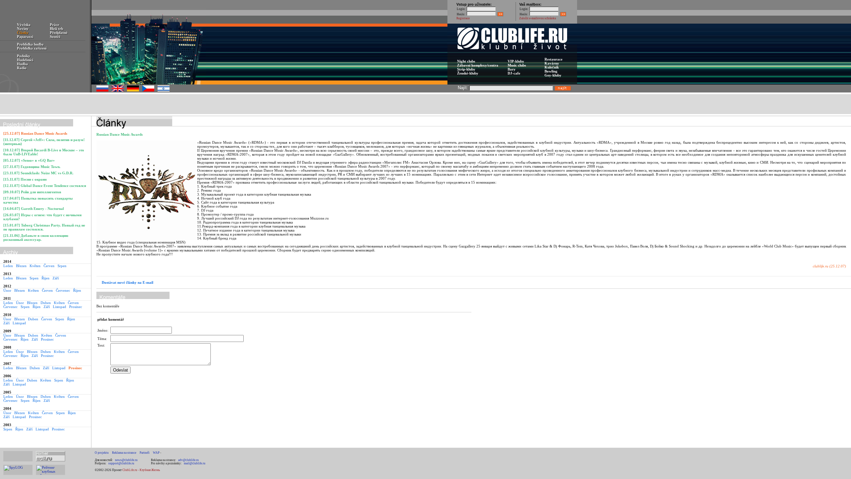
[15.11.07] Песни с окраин (25, 179)
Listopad (59, 307)
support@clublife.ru (121, 463)
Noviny (23, 29)
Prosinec (75, 307)
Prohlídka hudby (30, 44)
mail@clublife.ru (194, 463)
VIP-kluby (516, 61)
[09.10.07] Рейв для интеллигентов (32, 192)
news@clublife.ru (126, 460)
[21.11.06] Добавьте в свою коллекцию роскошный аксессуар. (35, 237)
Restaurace (553, 59)
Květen (35, 266)
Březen (21, 266)
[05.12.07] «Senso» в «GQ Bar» (29, 160)
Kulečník (552, 67)
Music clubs (517, 65)
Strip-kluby (466, 69)
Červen (49, 266)
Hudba (22, 64)
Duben (46, 303)
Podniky (23, 56)
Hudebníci (25, 60)
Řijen (46, 278)
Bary (512, 69)
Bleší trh (56, 29)
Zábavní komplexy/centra (477, 65)
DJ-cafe (514, 73)
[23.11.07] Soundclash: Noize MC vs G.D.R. (38, 173)
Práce (54, 25)
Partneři (145, 452)
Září (56, 278)
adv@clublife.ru (188, 460)
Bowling (551, 71)
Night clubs (466, 61)
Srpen (62, 266)
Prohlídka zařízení (32, 48)
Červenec (63, 290)
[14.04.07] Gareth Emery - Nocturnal (33, 209)
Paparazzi (25, 37)
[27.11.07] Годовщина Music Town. (32, 167)
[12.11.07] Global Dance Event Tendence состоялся (44, 186)
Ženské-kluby (467, 73)
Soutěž (55, 37)
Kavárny (552, 63)
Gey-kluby (553, 75)
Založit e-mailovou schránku (537, 18)
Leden (8, 266)
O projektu (102, 452)
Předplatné (58, 33)
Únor (7, 290)
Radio (22, 68)
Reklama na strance (124, 452)
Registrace (463, 18)
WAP (156, 452)
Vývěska (24, 25)
